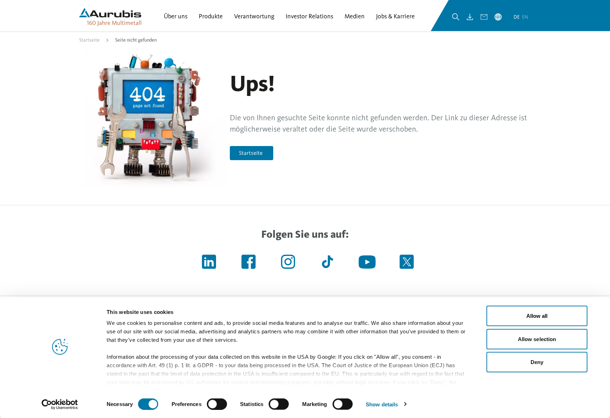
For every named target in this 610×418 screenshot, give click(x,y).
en (525, 17)
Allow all (537, 316)
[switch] (217, 404)
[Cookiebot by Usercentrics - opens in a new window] (60, 404)
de (517, 17)
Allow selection (537, 339)
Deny (537, 362)
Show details (382, 404)
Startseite (89, 40)
